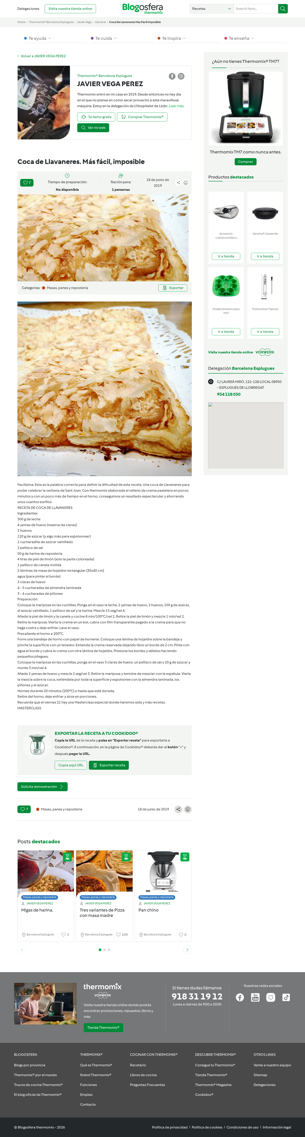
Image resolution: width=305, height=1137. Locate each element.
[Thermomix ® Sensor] (265, 286)
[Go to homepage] (143, 8)
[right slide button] (187, 949)
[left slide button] (21, 949)
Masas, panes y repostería (39, 897)
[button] (212, 8)
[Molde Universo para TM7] (226, 286)
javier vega (84, 22)
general (100, 22)
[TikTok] (286, 997)
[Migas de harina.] (46, 876)
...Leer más (175, 106)
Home (21, 22)
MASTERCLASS (29, 708)
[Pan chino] (163, 876)
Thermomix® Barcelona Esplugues (51, 22)
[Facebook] (240, 997)
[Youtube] (255, 997)
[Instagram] (271, 997)
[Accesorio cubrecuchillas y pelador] (226, 210)
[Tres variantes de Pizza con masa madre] (104, 876)
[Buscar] (283, 8)
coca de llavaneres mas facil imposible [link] (135, 22)
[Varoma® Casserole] (265, 210)
